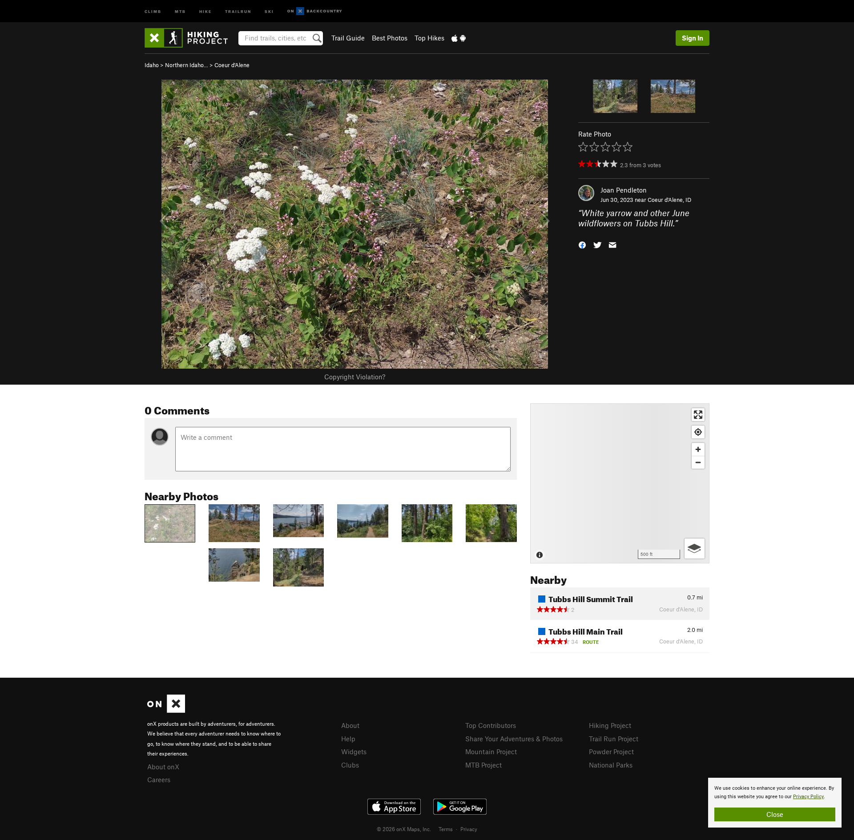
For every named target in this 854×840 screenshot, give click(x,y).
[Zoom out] (698, 462)
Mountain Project (491, 752)
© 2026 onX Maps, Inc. (404, 829)
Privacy (468, 829)
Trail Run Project (613, 739)
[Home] (191, 38)
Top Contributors (490, 725)
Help (348, 739)
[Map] (620, 483)
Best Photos (389, 38)
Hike (205, 11)
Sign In (692, 38)
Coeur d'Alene (232, 64)
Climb (153, 11)
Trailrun (238, 11)
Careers (158, 780)
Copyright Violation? (354, 377)
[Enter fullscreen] (698, 414)
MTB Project (483, 765)
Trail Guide (348, 38)
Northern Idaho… (186, 64)
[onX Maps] (166, 710)
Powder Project (611, 752)
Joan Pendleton (623, 190)
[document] (774, 802)
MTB (180, 11)
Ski (269, 11)
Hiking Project (610, 725)
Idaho (152, 64)
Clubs (350, 765)
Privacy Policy (808, 797)
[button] (582, 244)
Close (774, 814)
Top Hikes (429, 38)
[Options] (695, 549)
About (350, 725)
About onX (163, 767)
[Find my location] (698, 432)
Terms (446, 829)
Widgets (354, 752)
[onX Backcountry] (315, 11)
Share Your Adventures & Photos (514, 739)
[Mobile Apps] (458, 38)
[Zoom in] (698, 449)
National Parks (610, 765)
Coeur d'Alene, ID (669, 199)
